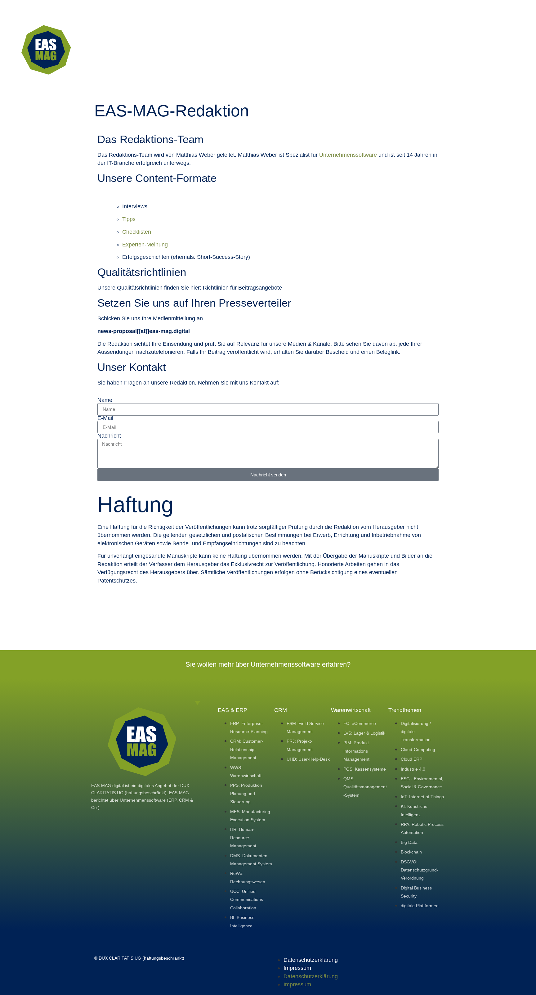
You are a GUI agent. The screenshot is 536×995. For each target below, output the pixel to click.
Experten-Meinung (145, 244)
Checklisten (136, 232)
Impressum (297, 968)
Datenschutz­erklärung (311, 960)
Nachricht (109, 436)
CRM (280, 710)
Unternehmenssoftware (348, 155)
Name (104, 400)
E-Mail (105, 418)
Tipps (129, 219)
